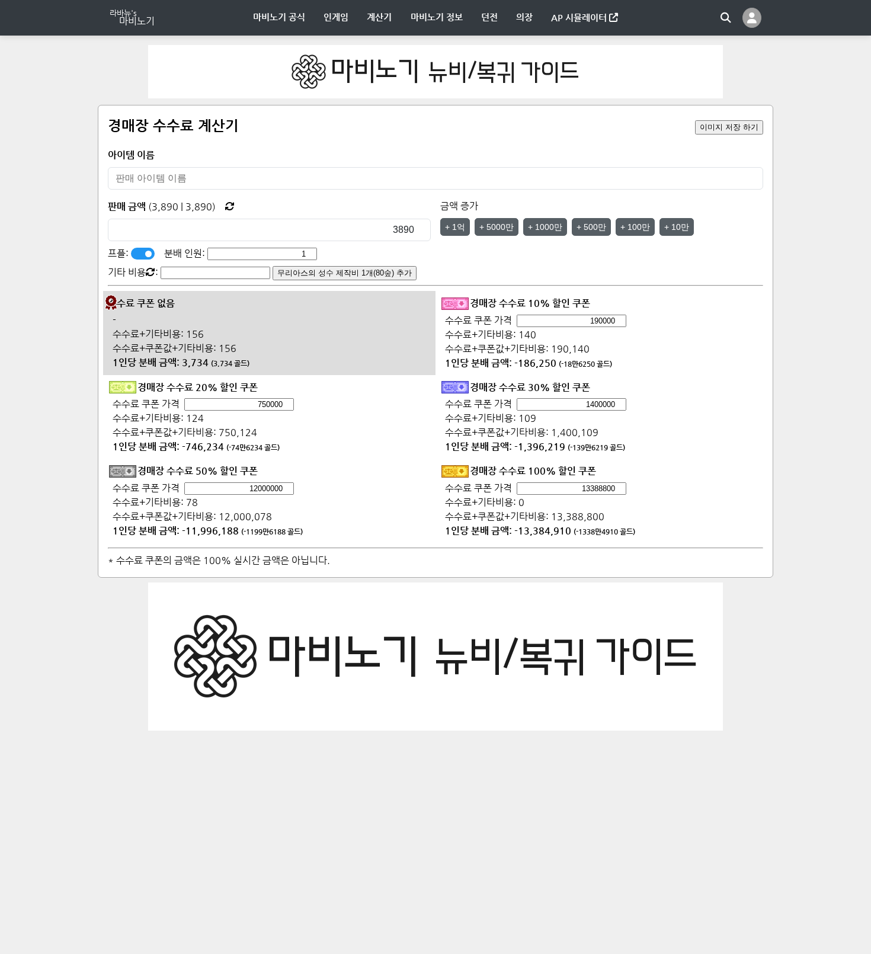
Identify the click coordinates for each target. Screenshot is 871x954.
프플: (119, 253)
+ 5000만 (496, 227)
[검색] (725, 17)
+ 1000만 (545, 227)
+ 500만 (591, 227)
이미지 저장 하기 (729, 127)
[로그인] (751, 17)
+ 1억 (455, 227)
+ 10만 (676, 227)
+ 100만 (635, 227)
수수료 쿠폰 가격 (478, 320)
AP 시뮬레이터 (580, 17)
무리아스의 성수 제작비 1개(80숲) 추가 (344, 272)
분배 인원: (185, 253)
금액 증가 (459, 206)
